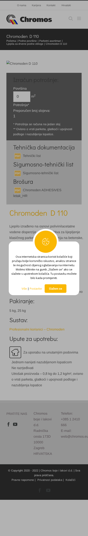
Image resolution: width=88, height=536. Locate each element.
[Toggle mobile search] (71, 18)
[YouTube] (15, 424)
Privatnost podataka (49, 479)
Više (24, 288)
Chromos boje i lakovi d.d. (57, 470)
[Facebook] (8, 424)
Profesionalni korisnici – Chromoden (37, 329)
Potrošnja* (21, 105)
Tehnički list (32, 156)
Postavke (36, 288)
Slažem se (55, 288)
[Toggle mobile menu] (79, 18)
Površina (20, 88)
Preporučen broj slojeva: (31, 110)
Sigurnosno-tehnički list (40, 173)
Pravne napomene (23, 479)
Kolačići (70, 479)
